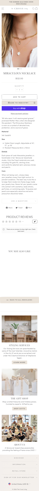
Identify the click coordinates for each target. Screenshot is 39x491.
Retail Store (19, 471)
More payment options (19, 113)
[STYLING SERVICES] (19, 328)
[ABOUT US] (19, 428)
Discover (19, 458)
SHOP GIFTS (19, 408)
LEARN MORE (20, 362)
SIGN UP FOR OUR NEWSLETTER (19, 477)
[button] (23, 221)
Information (19, 464)
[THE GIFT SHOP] (19, 382)
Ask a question (19, 201)
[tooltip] (34, 103)
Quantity (19, 86)
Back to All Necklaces (20, 300)
